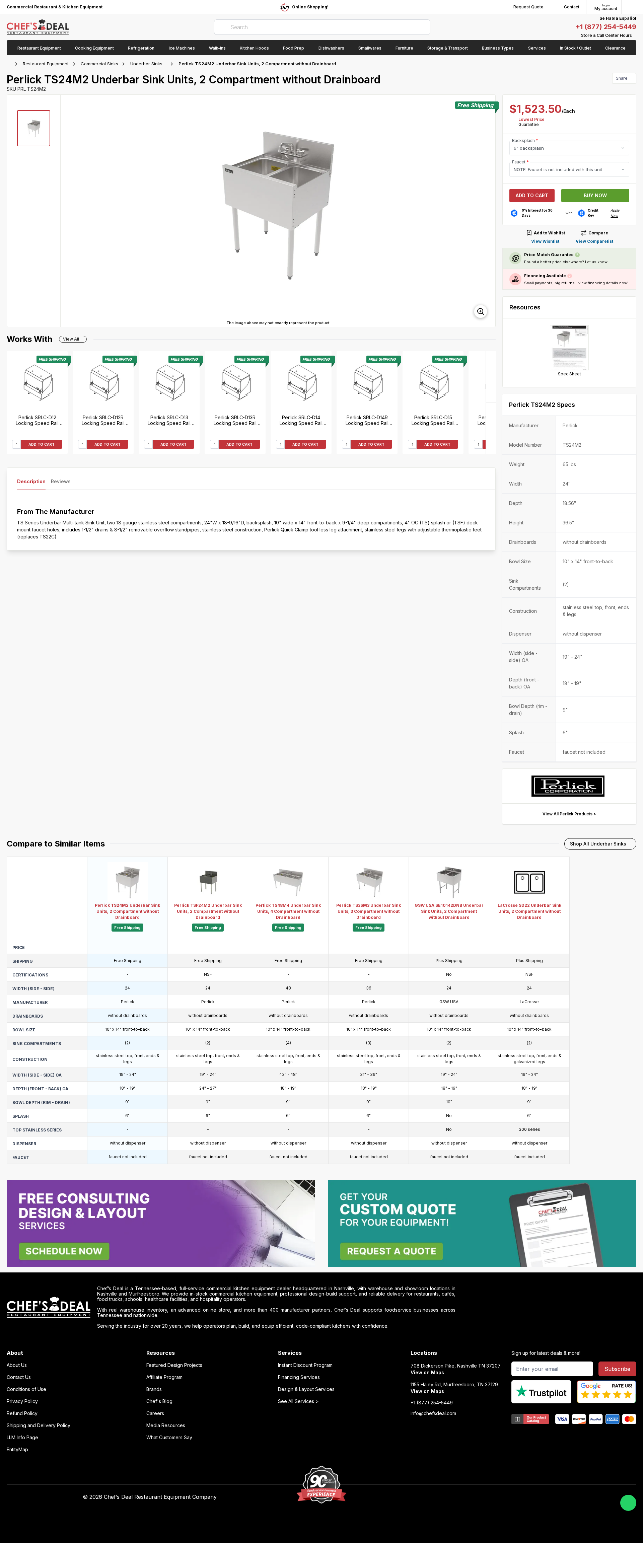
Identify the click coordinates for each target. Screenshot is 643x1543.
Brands (154, 1389)
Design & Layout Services (306, 1389)
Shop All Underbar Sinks (598, 844)
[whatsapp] (628, 1503)
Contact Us (19, 1377)
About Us (17, 1365)
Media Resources (165, 1425)
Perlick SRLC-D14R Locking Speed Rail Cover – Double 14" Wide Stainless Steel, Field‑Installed (367, 420)
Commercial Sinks (99, 63)
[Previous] (491, 428)
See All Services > (298, 1401)
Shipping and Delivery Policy (38, 1425)
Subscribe (617, 1369)
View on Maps (427, 1372)
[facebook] (429, 1497)
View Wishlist (545, 241)
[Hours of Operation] (634, 35)
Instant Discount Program (305, 1365)
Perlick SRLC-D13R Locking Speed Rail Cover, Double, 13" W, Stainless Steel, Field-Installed (235, 420)
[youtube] (442, 1497)
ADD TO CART (41, 444)
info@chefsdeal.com (433, 1413)
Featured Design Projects (174, 1365)
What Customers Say (169, 1437)
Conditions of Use (26, 1389)
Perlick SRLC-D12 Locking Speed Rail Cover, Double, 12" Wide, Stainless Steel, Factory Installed (37, 420)
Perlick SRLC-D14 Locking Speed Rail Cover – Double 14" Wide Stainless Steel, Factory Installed (301, 420)
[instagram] (482, 1497)
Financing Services (299, 1377)
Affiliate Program (164, 1377)
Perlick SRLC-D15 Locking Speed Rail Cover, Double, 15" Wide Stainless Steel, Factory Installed (433, 420)
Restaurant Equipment (46, 63)
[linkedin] (469, 1497)
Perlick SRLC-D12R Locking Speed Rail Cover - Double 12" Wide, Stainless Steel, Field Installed (103, 420)
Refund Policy (22, 1413)
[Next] (491, 376)
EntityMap (17, 1449)
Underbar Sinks (146, 63)
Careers (155, 1413)
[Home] (10, 64)
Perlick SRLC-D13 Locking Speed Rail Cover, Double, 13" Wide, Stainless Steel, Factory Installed (169, 420)
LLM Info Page (22, 1437)
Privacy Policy (22, 1401)
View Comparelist (594, 241)
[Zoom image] (480, 311)
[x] (455, 1497)
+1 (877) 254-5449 (605, 27)
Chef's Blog (159, 1401)
